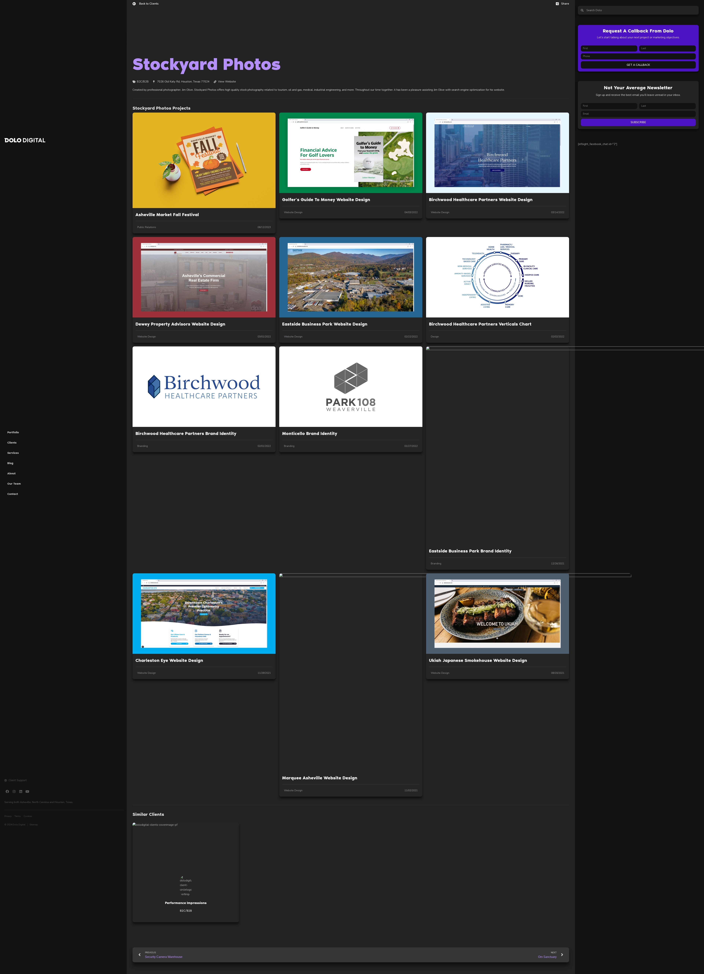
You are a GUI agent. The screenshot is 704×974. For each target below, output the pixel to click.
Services (13, 453)
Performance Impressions (186, 903)
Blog (10, 463)
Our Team (14, 483)
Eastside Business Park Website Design (324, 324)
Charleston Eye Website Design (169, 660)
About (11, 473)
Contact (12, 494)
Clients (11, 442)
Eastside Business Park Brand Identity (470, 551)
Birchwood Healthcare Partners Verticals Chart (480, 324)
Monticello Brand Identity (309, 433)
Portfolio (13, 432)
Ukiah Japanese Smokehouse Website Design (478, 660)
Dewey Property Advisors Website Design (180, 324)
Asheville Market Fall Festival (167, 214)
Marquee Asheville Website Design (319, 777)
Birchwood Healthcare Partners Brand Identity (185, 433)
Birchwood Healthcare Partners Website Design (481, 199)
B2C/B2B (186, 910)
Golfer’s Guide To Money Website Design (326, 199)
